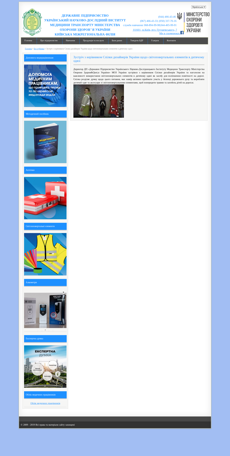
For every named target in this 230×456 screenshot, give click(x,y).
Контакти (171, 40)
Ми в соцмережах (169, 33)
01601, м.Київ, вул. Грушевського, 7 (155, 29)
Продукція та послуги (93, 40)
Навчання (70, 40)
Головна (28, 40)
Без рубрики (39, 49)
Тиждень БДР (136, 40)
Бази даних (117, 40)
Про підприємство (49, 40)
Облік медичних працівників (45, 403)
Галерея (155, 40)
